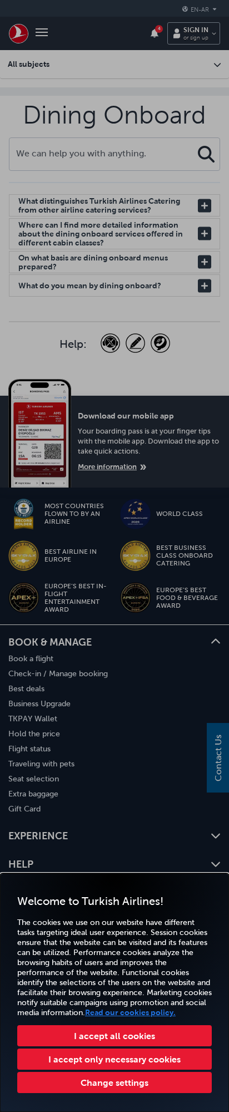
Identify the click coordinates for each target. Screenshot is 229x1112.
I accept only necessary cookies (114, 1059)
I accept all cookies (114, 1036)
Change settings (114, 1082)
